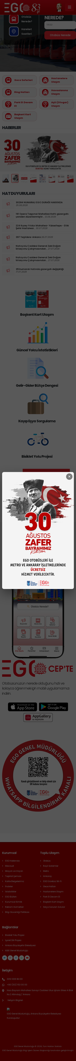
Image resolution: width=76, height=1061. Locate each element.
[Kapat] (69, 476)
